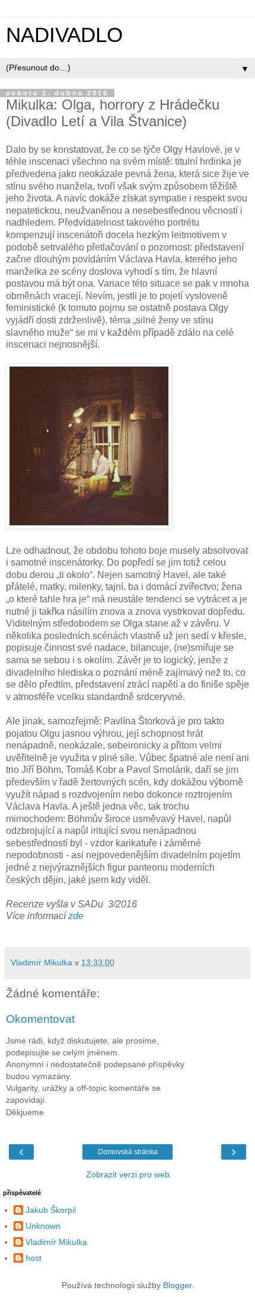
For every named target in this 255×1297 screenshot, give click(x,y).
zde (76, 916)
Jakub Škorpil (51, 1210)
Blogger (177, 1285)
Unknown (43, 1226)
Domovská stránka (128, 1152)
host (34, 1258)
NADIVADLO (64, 35)
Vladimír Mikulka (56, 1242)
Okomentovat (40, 1019)
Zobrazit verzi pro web (128, 1174)
